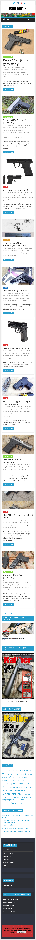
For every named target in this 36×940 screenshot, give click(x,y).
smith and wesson (8, 587)
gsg (28, 356)
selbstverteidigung (8, 137)
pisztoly (19, 197)
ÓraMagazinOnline (8, 862)
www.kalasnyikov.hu (9, 902)
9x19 (14, 774)
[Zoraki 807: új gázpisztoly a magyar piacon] (18, 378)
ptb (11, 358)
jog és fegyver (8, 790)
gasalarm (20, 69)
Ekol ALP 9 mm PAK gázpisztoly (12, 460)
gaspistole (26, 69)
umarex (16, 587)
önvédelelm (13, 255)
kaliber (16, 790)
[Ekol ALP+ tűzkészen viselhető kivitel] (18, 492)
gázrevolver (27, 784)
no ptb (21, 411)
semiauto (20, 797)
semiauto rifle (27, 797)
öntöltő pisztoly (6, 804)
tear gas (24, 197)
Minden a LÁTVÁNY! (8, 825)
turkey (22, 137)
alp (30, 464)
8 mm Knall (26, 248)
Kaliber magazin (22, 790)
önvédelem (6, 74)
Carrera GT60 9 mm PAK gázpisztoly (15, 121)
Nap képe (6, 240)
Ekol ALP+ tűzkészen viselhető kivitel (18, 516)
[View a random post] (32, 20)
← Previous (7, 613)
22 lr (22, 774)
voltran (25, 300)
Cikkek (5, 288)
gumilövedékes (6, 784)
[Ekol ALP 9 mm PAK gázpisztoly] (18, 436)
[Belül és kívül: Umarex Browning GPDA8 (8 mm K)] (18, 220)
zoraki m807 (6, 416)
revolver (25, 794)
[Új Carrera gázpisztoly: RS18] (18, 160)
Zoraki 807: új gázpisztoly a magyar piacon (16, 402)
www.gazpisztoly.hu (9, 905)
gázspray (14, 787)
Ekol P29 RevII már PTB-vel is (17, 348)
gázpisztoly (17, 72)
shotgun (5, 800)
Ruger (6, 797)
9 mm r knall (9, 774)
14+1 (24, 520)
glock (24, 780)
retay (11, 74)
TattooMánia (7, 859)
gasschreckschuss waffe (9, 132)
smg (15, 800)
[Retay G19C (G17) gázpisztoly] (18, 31)
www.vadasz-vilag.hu (9, 911)
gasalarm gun (6, 525)
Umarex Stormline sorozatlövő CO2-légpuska (16, 831)
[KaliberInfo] (4, 20)
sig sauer (11, 800)
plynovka (12, 472)
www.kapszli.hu (7, 908)
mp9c (21, 585)
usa (22, 800)
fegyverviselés (7, 69)
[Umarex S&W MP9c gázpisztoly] (18, 552)
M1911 (29, 790)
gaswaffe (19, 132)
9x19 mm (18, 774)
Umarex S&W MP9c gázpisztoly (12, 576)
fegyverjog (14, 777)
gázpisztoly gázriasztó (9, 356)
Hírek (5, 187)
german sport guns (21, 356)
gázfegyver (26, 253)
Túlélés (5, 865)
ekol (4, 295)
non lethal (18, 135)
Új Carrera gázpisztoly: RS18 (17, 189)
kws (14, 135)
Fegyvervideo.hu (8, 853)
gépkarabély (21, 787)
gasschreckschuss (8, 72)
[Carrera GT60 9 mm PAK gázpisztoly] (18, 97)
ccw (30, 293)
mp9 (17, 585)
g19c (15, 69)
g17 (13, 69)
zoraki (4, 414)
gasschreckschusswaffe (16, 253)
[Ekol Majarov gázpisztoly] (18, 268)
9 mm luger (19, 770)
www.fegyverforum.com (10, 899)
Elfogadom (21, 932)
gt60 (11, 135)
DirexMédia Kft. (7, 850)
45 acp (26, 774)
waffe (17, 472)
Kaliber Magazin (8, 856)
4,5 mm (3, 771)
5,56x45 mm (9, 771)
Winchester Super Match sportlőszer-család (15, 828)
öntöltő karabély (28, 800)
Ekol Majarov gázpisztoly (15, 290)
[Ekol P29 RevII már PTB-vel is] (18, 321)
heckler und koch (29, 787)
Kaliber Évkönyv (7, 885)
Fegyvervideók (8, 57)
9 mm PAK (26, 67)
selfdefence (6, 77)
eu (9, 777)
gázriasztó (23, 72)
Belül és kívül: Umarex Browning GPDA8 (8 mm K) (16, 244)
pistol (8, 794)
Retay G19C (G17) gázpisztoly (15, 62)
